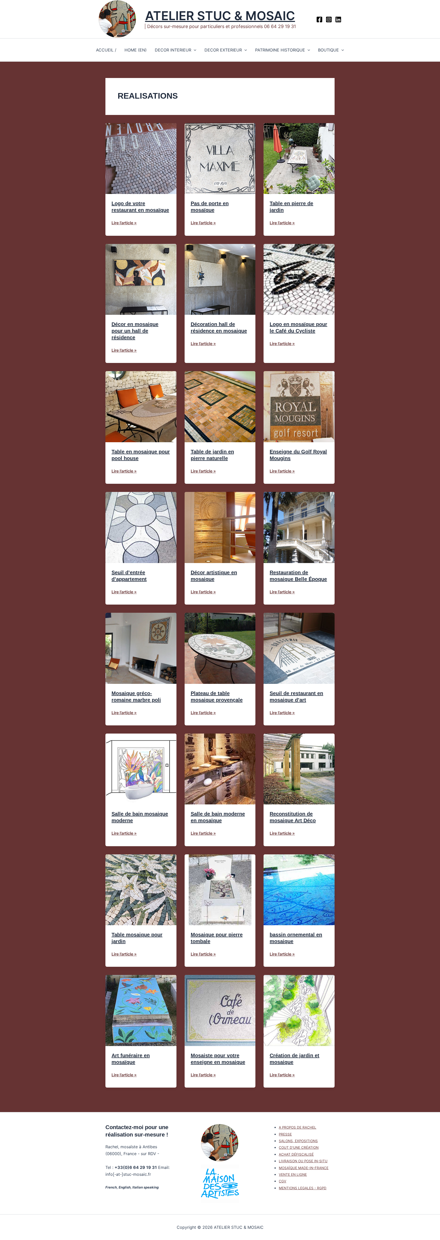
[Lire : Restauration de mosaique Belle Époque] (299, 527)
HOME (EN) (136, 50)
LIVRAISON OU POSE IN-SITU (303, 1161)
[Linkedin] (338, 19)
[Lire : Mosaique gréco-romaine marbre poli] (140, 647)
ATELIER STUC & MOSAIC (220, 15)
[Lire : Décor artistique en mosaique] (220, 527)
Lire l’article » (124, 223)
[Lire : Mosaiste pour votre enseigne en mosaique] (220, 1010)
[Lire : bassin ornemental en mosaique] (299, 889)
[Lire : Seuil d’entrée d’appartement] (140, 527)
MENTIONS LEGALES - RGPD (302, 1188)
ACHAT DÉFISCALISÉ (296, 1154)
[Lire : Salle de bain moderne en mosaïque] (220, 768)
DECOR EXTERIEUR (223, 50)
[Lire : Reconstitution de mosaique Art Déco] (299, 768)
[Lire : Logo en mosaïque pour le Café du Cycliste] (299, 278)
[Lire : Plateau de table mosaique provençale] (220, 647)
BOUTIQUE (328, 50)
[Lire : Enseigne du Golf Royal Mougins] (299, 406)
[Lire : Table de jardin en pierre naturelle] (220, 406)
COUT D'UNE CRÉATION (299, 1147)
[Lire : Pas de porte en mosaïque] (220, 158)
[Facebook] (319, 19)
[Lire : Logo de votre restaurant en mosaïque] (140, 158)
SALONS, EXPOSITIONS (298, 1141)
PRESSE (285, 1134)
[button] (193, 49)
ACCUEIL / (106, 50)
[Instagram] (329, 19)
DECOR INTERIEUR (173, 50)
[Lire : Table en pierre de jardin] (299, 158)
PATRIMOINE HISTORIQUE (280, 50)
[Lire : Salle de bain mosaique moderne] (140, 768)
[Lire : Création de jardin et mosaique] (299, 1010)
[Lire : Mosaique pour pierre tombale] (220, 889)
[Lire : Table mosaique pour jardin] (140, 889)
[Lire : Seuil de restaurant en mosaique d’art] (299, 647)
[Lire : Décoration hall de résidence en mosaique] (220, 278)
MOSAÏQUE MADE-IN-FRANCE (303, 1168)
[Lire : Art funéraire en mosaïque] (140, 1010)
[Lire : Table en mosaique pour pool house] (140, 406)
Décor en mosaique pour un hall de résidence (135, 330)
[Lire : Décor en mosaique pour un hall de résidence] (140, 278)
